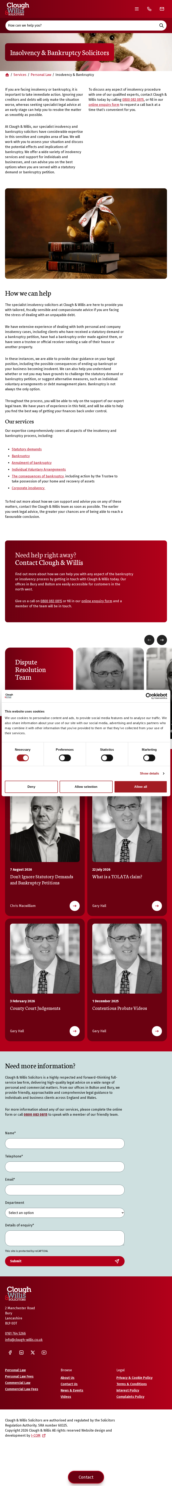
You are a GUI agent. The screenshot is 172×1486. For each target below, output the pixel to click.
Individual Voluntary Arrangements (39, 469)
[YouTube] (44, 1352)
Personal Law (41, 75)
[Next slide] (162, 640)
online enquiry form (104, 105)
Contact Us (69, 1384)
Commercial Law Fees (21, 1389)
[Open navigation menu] (137, 9)
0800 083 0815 (133, 100)
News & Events (72, 1390)
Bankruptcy (21, 456)
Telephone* (14, 1156)
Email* (10, 1179)
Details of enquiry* (19, 1225)
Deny (31, 786)
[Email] (162, 9)
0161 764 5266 (15, 1333)
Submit (15, 1261)
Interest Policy (127, 1390)
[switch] (65, 757)
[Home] (17, 9)
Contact (86, 1477)
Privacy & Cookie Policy (134, 1378)
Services (19, 75)
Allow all (140, 786)
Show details (149, 773)
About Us (67, 1378)
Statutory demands (27, 449)
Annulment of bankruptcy (32, 463)
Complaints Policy (130, 1397)
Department (14, 1203)
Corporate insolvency (28, 488)
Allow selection (86, 786)
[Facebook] (10, 1352)
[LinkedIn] (21, 1352)
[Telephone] (149, 9)
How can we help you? (25, 25)
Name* (10, 1133)
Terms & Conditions (131, 1384)
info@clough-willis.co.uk (24, 1340)
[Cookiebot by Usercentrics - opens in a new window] (148, 696)
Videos (66, 1397)
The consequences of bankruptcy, (38, 476)
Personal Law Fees (19, 1376)
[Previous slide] (149, 640)
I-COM (35, 1435)
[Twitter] (33, 1352)
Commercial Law (17, 1383)
